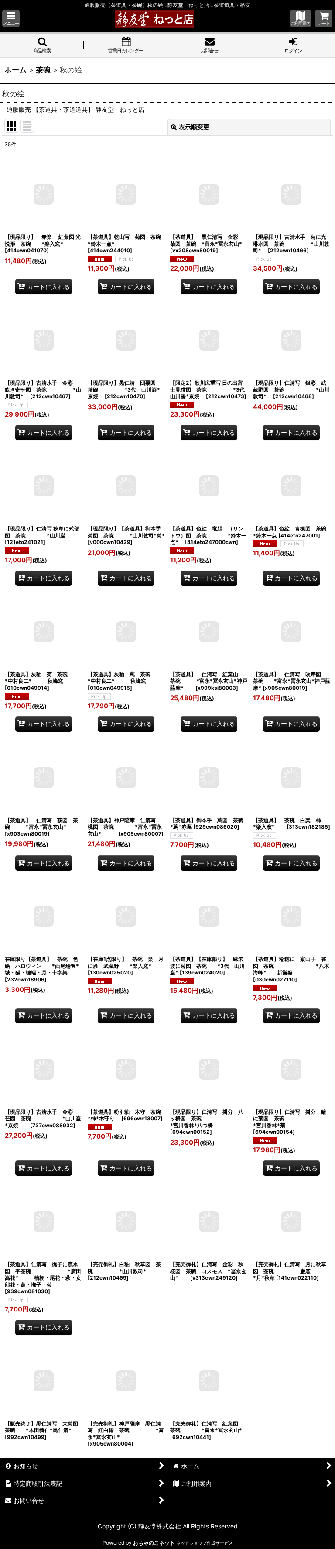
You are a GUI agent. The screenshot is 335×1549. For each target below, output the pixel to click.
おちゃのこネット (154, 1542)
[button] (11, 18)
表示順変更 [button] (194, 127)
